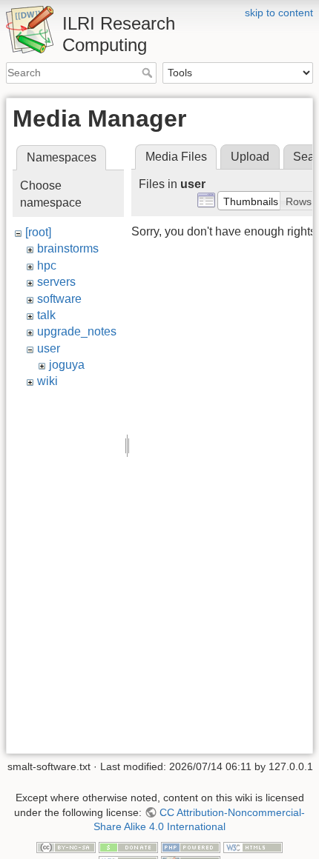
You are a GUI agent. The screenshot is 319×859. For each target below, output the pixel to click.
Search (149, 72)
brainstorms (68, 248)
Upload (250, 156)
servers (56, 281)
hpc (46, 265)
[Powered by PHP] (190, 846)
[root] (38, 232)
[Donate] (128, 846)
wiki (47, 381)
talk (46, 315)
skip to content (279, 13)
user (48, 348)
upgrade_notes (76, 331)
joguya (67, 364)
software (59, 299)
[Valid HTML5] (253, 846)
